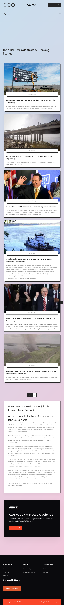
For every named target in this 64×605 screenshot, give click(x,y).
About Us (5, 569)
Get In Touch (6, 572)
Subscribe (53, 5)
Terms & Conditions (29, 572)
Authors (45, 572)
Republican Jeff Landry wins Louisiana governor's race (31, 207)
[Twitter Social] (8, 5)
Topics (45, 569)
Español (5, 575)
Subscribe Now (12, 588)
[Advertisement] (32, 31)
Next (34, 395)
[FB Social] (4, 5)
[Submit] (5, 14)
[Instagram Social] (13, 5)
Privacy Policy (27, 569)
